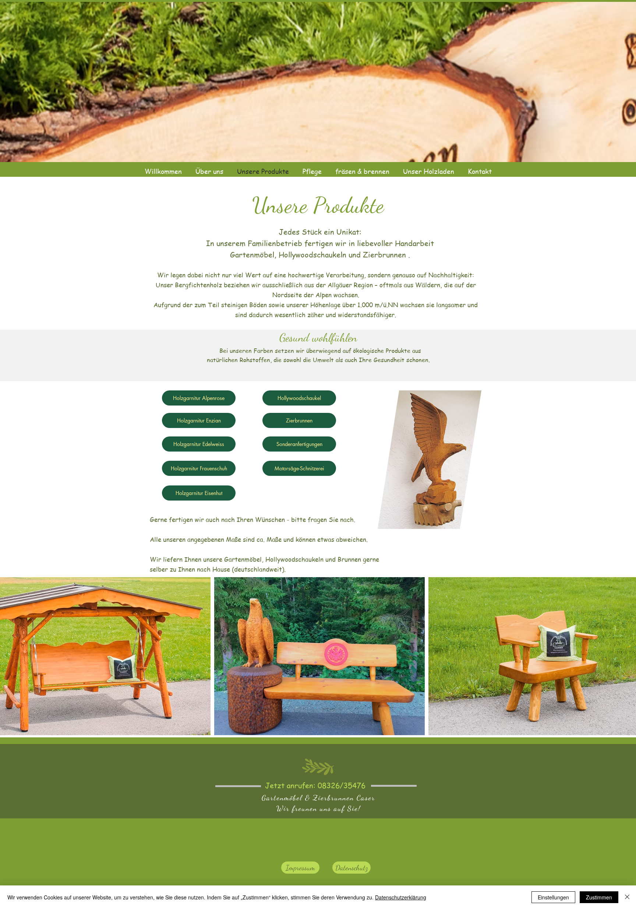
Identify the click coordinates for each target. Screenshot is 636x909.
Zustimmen (599, 897)
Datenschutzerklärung (400, 897)
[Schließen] (627, 897)
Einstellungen (553, 897)
